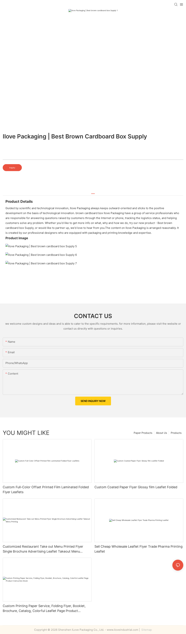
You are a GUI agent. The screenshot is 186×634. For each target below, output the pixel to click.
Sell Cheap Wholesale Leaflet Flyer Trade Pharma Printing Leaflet (138, 549)
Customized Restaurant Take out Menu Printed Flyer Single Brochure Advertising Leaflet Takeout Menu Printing (43, 549)
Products (176, 432)
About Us (161, 432)
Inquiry (12, 168)
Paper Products (143, 432)
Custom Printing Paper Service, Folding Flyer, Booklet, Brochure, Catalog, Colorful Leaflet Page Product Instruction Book (44, 608)
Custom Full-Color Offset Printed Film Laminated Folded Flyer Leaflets (46, 489)
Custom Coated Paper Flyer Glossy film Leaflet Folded (135, 487)
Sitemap (146, 629)
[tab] (93, 192)
